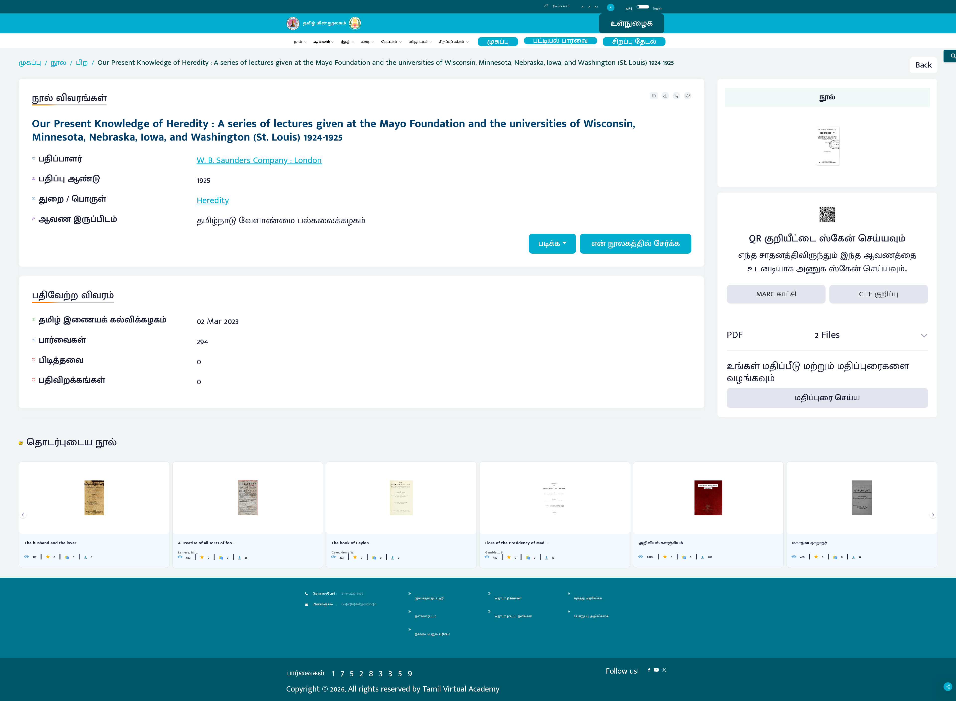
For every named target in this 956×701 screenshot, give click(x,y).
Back (923, 65)
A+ (596, 7)
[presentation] (23, 515)
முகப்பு (498, 41)
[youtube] (658, 669)
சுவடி (365, 42)
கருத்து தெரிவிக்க (588, 598)
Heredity (213, 200)
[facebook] (651, 669)
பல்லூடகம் (418, 42)
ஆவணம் (322, 42)
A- (583, 7)
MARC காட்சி (776, 294)
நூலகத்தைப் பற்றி (429, 598)
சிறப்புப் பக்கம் (451, 42)
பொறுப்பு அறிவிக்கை (591, 616)
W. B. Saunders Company (242, 160)
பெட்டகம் (389, 42)
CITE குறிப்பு (878, 294)
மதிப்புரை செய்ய (827, 398)
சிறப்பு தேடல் (634, 41)
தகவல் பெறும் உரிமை (432, 634)
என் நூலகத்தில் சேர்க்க (635, 243)
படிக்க (549, 243)
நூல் (298, 42)
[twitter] (666, 669)
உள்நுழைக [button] (631, 23)
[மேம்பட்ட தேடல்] (950, 56)
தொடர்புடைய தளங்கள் (513, 616)
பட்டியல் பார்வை (560, 40)
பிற (82, 62)
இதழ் (345, 42)
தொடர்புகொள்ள (507, 598)
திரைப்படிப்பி (560, 6)
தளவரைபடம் (425, 616)
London (308, 160)
